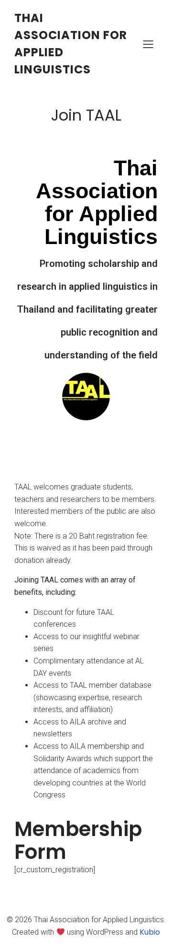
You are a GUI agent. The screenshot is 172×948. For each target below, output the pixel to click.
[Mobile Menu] (148, 43)
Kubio (150, 932)
